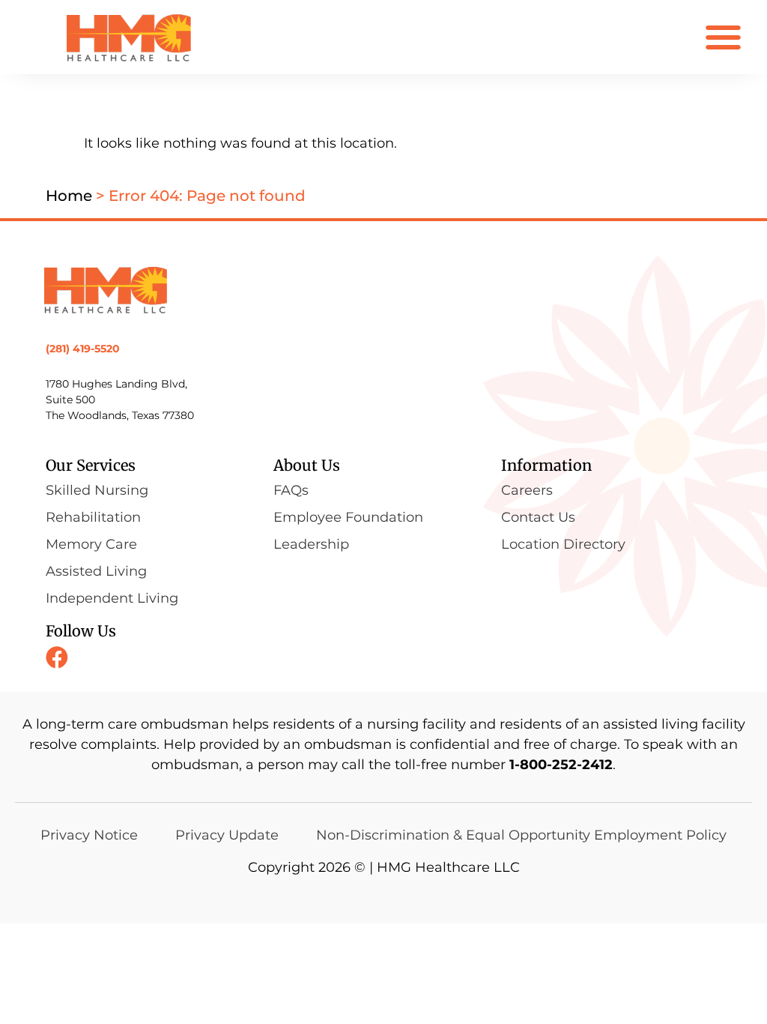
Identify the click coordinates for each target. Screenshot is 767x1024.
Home (69, 196)
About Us (306, 465)
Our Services (91, 465)
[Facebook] (57, 657)
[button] (723, 37)
